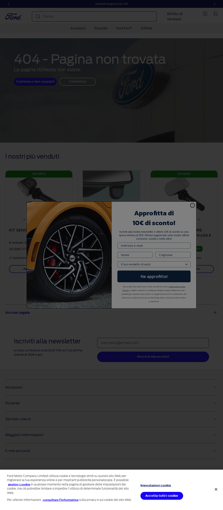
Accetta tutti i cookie (161, 495)
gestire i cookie (19, 484)
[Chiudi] (216, 489)
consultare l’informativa (60, 500)
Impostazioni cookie (155, 485)
